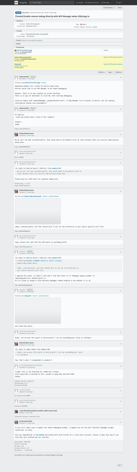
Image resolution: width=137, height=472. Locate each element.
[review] (58, 261)
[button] (118, 2)
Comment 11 (22, 423)
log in (24, 455)
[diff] (51, 261)
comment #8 (45, 349)
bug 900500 (44, 34)
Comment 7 (22, 291)
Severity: (88, 27)
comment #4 (56, 258)
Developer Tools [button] (31, 26)
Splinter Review (117, 57)
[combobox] (51, 2)
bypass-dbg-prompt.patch (23, 57)
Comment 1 (22, 110)
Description (22, 78)
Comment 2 (22, 135)
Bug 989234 (26, 13)
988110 (21, 157)
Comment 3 (22, 164)
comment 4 (48, 360)
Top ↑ (120, 465)
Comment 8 (22, 333)
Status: (23, 34)
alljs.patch (18, 64)
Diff (110, 57)
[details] (44, 261)
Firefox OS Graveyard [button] (33, 24)
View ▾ (120, 7)
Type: (77, 24)
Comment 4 (22, 192)
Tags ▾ (110, 72)
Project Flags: (20, 36)
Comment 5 (22, 238)
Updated (21, 153)
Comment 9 (22, 345)
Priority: (76, 27)
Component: (21, 26)
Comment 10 (22, 367)
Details (106, 50)
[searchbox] (51, 2)
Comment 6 (22, 253)
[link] (38, 211)
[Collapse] (120, 77)
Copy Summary (108, 7)
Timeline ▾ (118, 72)
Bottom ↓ (102, 72)
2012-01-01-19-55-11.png (24, 50)
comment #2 (56, 168)
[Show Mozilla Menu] (16, 2)
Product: (22, 24)
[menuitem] (79, 2)
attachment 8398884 (31, 261)
